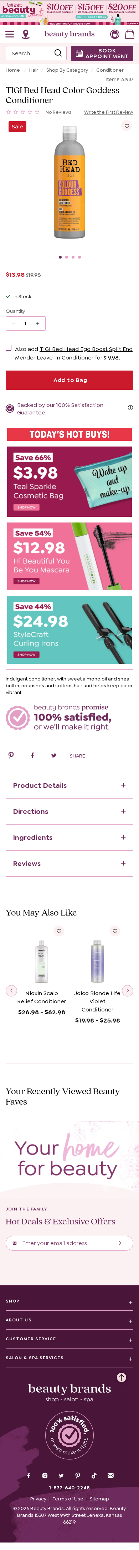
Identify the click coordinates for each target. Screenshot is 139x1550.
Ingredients (32, 837)
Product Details (40, 785)
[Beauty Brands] (69, 34)
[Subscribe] (119, 1243)
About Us (19, 1320)
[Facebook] (28, 1476)
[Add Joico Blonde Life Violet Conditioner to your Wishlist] (114, 931)
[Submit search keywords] (58, 53)
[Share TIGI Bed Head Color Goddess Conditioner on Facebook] (32, 756)
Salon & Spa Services (35, 1358)
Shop (13, 1301)
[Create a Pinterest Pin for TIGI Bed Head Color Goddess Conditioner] (11, 756)
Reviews (27, 863)
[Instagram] (45, 1476)
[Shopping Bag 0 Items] (129, 34)
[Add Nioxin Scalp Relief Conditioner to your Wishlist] (58, 931)
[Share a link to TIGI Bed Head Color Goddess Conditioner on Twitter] (53, 756)
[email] (110, 1475)
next (127, 990)
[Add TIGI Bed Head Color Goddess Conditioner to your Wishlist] (126, 125)
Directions (30, 811)
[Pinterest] (77, 1476)
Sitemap (99, 1498)
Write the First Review (108, 112)
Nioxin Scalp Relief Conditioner (41, 997)
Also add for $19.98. (74, 353)
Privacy (38, 1498)
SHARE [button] (77, 756)
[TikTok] (94, 1475)
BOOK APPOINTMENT (107, 53)
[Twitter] (61, 1476)
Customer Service (31, 1339)
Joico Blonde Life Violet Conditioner (97, 1001)
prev (11, 990)
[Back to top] (121, 1375)
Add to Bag (69, 380)
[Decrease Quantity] (39, 323)
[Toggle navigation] (10, 34)
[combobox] (36, 53)
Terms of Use (68, 1498)
